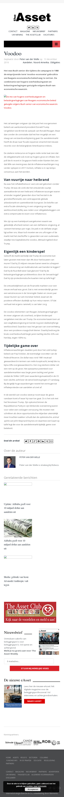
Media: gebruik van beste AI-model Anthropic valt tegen (16, 580)
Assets (15, 757)
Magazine (25, 31)
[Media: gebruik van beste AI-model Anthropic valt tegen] (18, 565)
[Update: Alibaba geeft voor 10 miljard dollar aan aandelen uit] (18, 491)
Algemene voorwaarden (43, 775)
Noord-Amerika (41, 62)
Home (8, 757)
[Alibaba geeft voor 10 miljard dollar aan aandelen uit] (18, 528)
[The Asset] (32, 16)
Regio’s (24, 757)
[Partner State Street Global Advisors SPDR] (37, 742)
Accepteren (33, 789)
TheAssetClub (24, 775)
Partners (53, 31)
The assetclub (33, 34)
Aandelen (27, 62)
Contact (13, 31)
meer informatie (40, 786)
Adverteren (54, 772)
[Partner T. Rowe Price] (18, 742)
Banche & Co (26, 793)
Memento (54, 793)
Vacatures (48, 34)
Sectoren (33, 757)
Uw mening (17, 34)
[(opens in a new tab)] (27, 742)
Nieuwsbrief (39, 31)
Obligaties (55, 62)
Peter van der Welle (29, 59)
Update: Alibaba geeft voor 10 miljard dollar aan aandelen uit (17, 507)
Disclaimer (10, 778)
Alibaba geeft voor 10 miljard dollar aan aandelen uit (17, 544)
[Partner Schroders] (8, 742)
